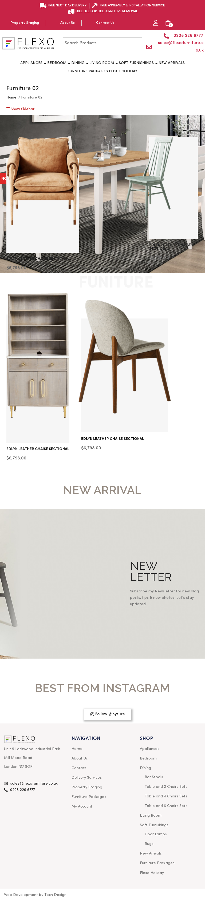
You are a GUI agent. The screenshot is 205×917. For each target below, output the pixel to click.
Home (11, 97)
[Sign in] (156, 23)
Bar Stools (154, 777)
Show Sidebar (22, 109)
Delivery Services (87, 778)
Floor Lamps (156, 834)
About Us (80, 758)
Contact (79, 768)
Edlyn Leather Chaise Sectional (37, 259)
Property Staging (87, 787)
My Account (82, 806)
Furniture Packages (88, 71)
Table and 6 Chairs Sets (166, 806)
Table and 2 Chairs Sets (166, 787)
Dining (78, 63)
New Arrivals (172, 63)
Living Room (102, 63)
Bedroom (57, 63)
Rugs (149, 844)
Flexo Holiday (123, 71)
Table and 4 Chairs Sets (166, 796)
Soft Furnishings (137, 63)
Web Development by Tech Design (35, 895)
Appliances (32, 63)
